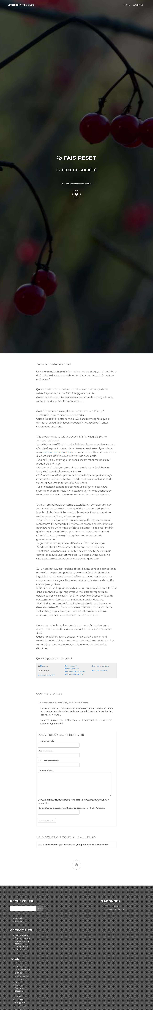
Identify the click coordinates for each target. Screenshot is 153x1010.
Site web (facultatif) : (49, 761)
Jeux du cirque (22, 941)
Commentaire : (46, 770)
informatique (73, 669)
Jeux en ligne (21, 935)
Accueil (18, 918)
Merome (44, 666)
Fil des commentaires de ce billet (77, 184)
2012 (17, 964)
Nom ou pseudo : (47, 741)
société (70, 674)
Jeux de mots (22, 949)
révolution (81, 672)
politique (20, 1006)
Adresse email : (46, 751)
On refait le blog (22, 5)
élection (80, 674)
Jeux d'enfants (22, 946)
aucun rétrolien (100, 670)
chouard (19, 966)
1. (39, 703)
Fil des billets (112, 906)
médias (19, 996)
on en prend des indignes (58, 452)
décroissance (22, 976)
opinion (70, 672)
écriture (19, 988)
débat (18, 972)
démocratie (72, 666)
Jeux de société (78, 170)
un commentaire (101, 666)
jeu (16, 994)
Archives (19, 921)
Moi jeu (18, 944)
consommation (23, 969)
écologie (19, 982)
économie (20, 985)
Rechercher (21, 901)
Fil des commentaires (117, 909)
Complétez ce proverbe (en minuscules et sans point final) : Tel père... (72, 808)
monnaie (19, 999)
